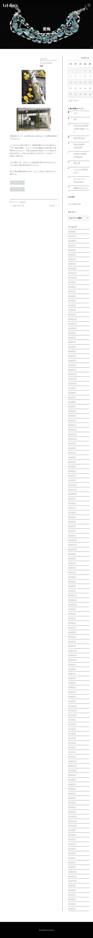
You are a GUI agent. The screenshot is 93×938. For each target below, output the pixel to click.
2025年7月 (72, 291)
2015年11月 (72, 821)
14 (80, 82)
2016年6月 (72, 789)
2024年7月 (72, 342)
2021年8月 (72, 503)
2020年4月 (72, 577)
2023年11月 (72, 379)
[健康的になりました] (70, 187)
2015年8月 (72, 835)
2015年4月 (72, 853)
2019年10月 (72, 604)
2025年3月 (72, 310)
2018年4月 (72, 687)
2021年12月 (72, 485)
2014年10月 (72, 881)
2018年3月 (72, 692)
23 (90, 88)
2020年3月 (72, 581)
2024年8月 (72, 337)
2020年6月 (72, 568)
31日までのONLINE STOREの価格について (81, 129)
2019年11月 (72, 600)
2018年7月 (72, 674)
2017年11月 (72, 710)
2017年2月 (72, 752)
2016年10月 (72, 770)
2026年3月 (72, 254)
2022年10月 (72, 439)
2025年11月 (72, 273)
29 (85, 94)
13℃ (75, 113)
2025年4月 (72, 305)
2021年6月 (72, 512)
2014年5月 (72, 904)
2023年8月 (72, 393)
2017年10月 (72, 715)
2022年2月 (72, 476)
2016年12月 (72, 761)
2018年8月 (72, 669)
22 (85, 88)
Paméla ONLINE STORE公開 (80, 155)
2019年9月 (72, 609)
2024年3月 (72, 360)
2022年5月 (72, 462)
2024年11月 (72, 324)
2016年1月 (72, 812)
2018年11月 (72, 655)
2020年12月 (72, 540)
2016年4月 (72, 798)
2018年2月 (72, 697)
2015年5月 (72, 849)
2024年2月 (72, 365)
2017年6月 (72, 733)
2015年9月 (72, 830)
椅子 (75, 119)
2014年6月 (72, 899)
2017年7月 (72, 729)
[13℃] (70, 112)
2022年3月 (72, 471)
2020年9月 (72, 554)
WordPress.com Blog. (46, 930)
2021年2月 (72, 531)
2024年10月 (72, 328)
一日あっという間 (18, 205)
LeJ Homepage (17, 189)
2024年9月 (72, 333)
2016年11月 (72, 766)
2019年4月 (72, 632)
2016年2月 (72, 807)
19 (71, 88)
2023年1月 (72, 425)
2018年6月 (72, 678)
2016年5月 (72, 793)
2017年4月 (72, 743)
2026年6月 (72, 241)
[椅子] (70, 118)
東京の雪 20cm (79, 138)
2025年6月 (72, 296)
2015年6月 (72, 844)
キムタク (52, 205)
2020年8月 (72, 558)
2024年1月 (72, 370)
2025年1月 (72, 314)
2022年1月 (72, 480)
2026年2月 (72, 259)
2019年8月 (72, 614)
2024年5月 (72, 351)
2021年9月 (72, 499)
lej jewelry (47, 62)
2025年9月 (72, 282)
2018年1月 (72, 701)
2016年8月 (72, 780)
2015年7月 (72, 839)
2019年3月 (72, 637)
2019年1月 (72, 646)
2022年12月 (72, 429)
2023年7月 (72, 397)
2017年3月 (72, 747)
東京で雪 (77, 163)
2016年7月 (72, 784)
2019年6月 (72, 623)
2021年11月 (72, 489)
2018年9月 (72, 664)
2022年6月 (72, 457)
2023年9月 (72, 388)
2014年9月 (72, 885)
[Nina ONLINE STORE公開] (70, 143)
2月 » (76, 100)
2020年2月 (72, 586)
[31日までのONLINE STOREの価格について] (70, 124)
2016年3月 (72, 802)
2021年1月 (72, 535)
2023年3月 (72, 416)
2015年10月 (72, 826)
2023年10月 (72, 383)
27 (75, 94)
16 (90, 82)
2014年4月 (72, 908)
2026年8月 (72, 231)
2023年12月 (72, 374)
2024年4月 (72, 356)
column (22, 202)
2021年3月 (72, 526)
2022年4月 (72, 466)
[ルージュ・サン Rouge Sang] (70, 178)
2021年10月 (72, 494)
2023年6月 (72, 402)
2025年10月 (72, 277)
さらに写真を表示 (74, 204)
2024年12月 (72, 319)
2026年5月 (72, 245)
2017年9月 (72, 720)
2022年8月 (72, 448)
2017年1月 (72, 756)
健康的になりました (81, 188)
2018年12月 (72, 651)
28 (80, 94)
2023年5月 (72, 406)
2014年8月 (72, 890)
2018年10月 (72, 660)
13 (75, 82)
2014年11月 (72, 876)
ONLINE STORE (17, 182)
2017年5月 (72, 738)
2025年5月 (72, 300)
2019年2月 (72, 641)
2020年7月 (72, 563)
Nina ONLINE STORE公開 (79, 145)
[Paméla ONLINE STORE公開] (70, 153)
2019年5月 (72, 628)
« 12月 (70, 100)
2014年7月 (72, 895)
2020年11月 (72, 545)
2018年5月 (72, 683)
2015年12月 (72, 816)
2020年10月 (72, 549)
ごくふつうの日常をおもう (81, 170)
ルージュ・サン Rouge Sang (79, 180)
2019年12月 (72, 595)
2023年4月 (72, 411)
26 (71, 94)
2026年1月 (72, 264)
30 (90, 94)
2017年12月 (72, 706)
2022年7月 (72, 452)
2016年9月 (72, 775)
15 (85, 82)
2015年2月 (72, 862)
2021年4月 (72, 522)
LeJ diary (10, 5)
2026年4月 (72, 250)
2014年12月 (72, 872)
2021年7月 (72, 508)
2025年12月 (72, 268)
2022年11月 (72, 434)
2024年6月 (72, 347)
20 (75, 88)
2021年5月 (72, 517)
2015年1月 (72, 867)
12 (71, 82)
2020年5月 (72, 572)
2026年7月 (72, 236)
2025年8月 (72, 287)
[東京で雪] (70, 162)
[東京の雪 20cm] (70, 137)
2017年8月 (72, 724)
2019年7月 (72, 618)
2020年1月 (72, 591)
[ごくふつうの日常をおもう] (70, 168)
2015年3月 (72, 858)
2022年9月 (72, 443)
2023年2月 (72, 420)
